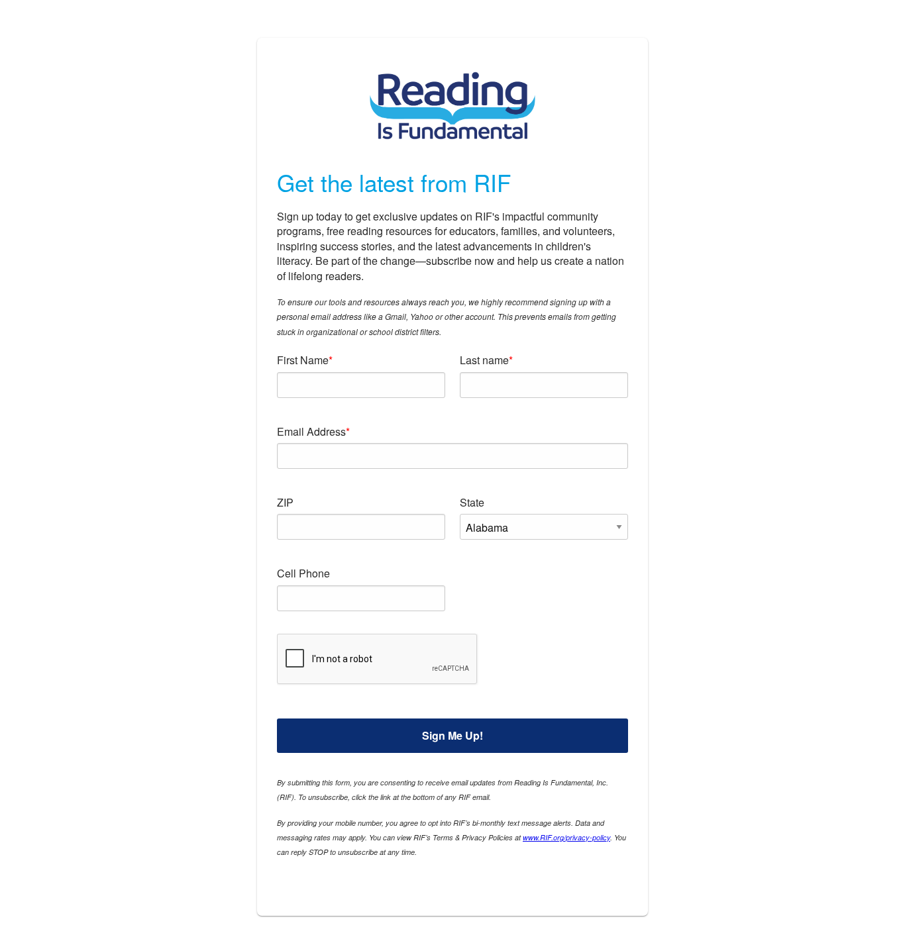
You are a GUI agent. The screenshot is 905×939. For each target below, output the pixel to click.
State (472, 502)
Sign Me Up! (452, 735)
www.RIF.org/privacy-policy (566, 837)
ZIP (285, 502)
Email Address (311, 431)
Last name (484, 360)
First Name (303, 360)
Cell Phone (303, 573)
